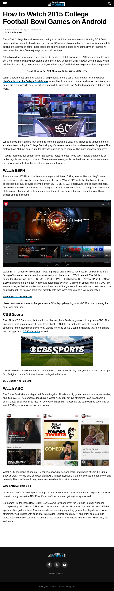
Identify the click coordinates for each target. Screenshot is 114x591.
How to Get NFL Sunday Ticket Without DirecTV (60, 71)
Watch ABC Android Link (17, 486)
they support (39, 191)
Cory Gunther (15, 32)
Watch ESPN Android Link (17, 296)
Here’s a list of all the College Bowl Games (25, 81)
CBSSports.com (31, 331)
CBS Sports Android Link (17, 381)
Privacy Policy (57, 573)
